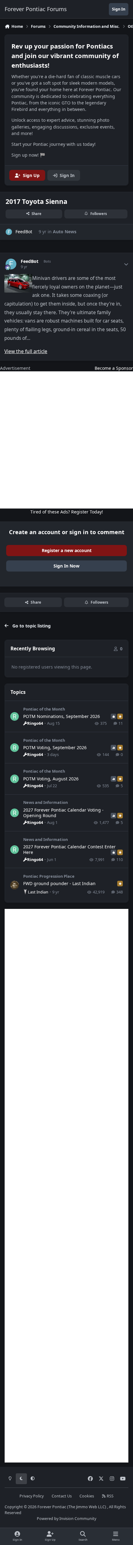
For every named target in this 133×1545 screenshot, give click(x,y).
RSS (110, 1496)
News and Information (45, 802)
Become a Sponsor (114, 368)
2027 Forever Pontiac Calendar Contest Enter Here (69, 849)
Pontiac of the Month (44, 709)
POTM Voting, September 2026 (55, 747)
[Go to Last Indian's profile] (14, 885)
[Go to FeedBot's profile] (9, 232)
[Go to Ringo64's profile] (14, 716)
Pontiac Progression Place (49, 876)
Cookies (86, 1496)
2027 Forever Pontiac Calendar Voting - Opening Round (63, 812)
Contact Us (62, 1496)
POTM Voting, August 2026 (51, 779)
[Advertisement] (66, 440)
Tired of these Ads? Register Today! (66, 512)
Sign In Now (66, 566)
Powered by (66, 1518)
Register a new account (67, 550)
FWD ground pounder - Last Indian (59, 883)
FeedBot (29, 261)
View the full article (25, 351)
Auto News (64, 231)
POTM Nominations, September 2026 (61, 716)
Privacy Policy (31, 1496)
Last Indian (38, 892)
